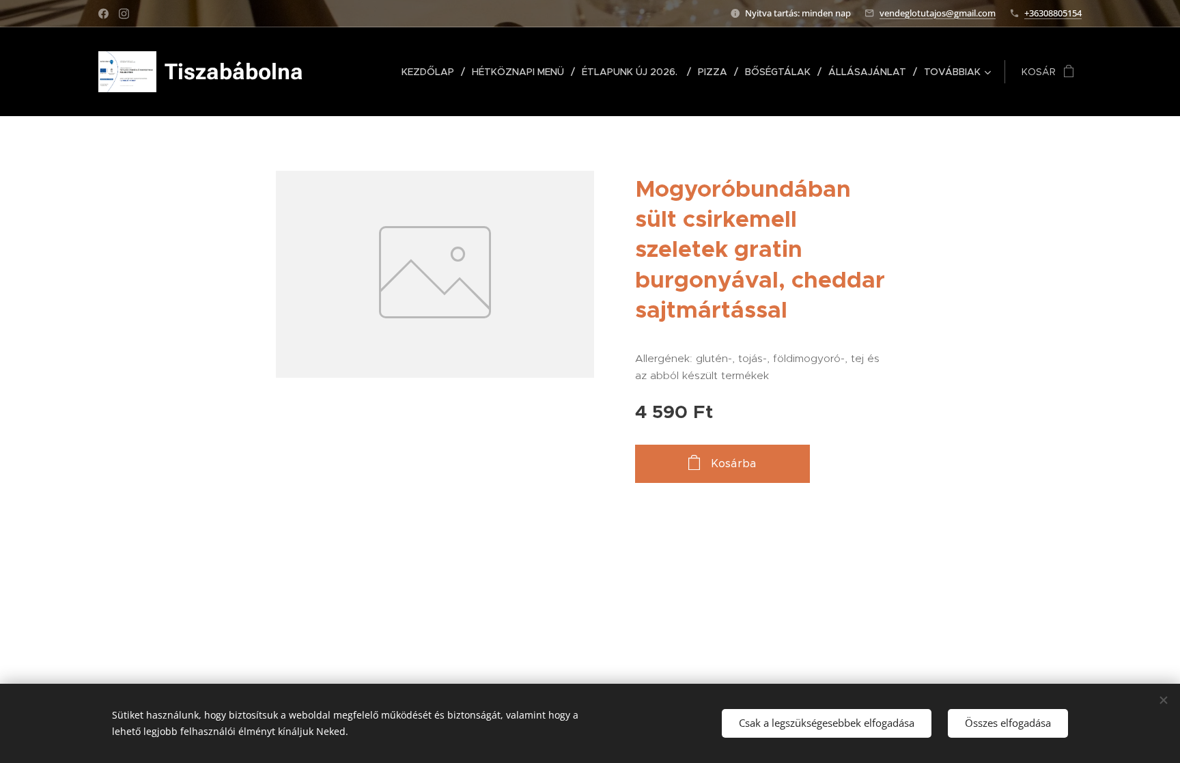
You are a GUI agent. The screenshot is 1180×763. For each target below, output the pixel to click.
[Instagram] (123, 13)
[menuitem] (431, 72)
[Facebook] (103, 13)
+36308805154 (1053, 13)
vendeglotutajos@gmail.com (938, 13)
